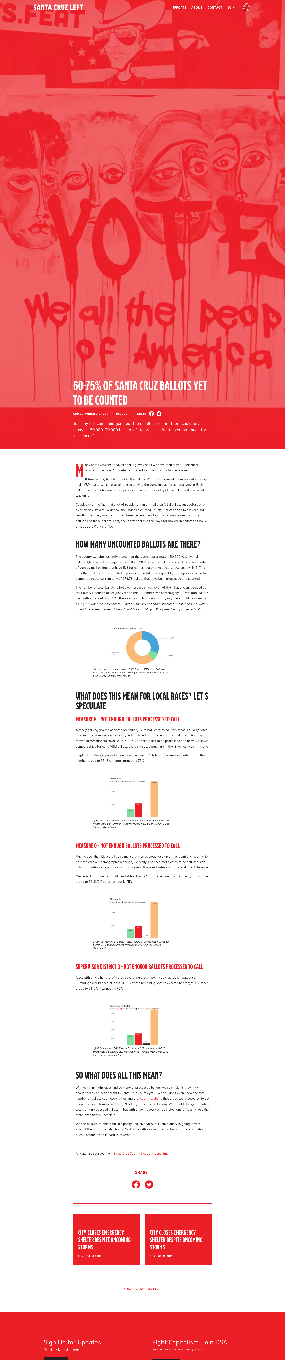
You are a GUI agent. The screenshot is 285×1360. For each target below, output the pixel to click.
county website (151, 1098)
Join (231, 7)
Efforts (179, 7)
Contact (214, 7)
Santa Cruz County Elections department (142, 1153)
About (197, 7)
